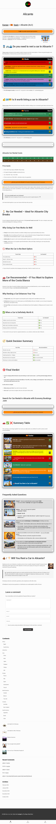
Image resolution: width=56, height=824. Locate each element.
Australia (5, 704)
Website (8, 621)
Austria (8, 763)
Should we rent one (35, 182)
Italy (4, 678)
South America (5, 710)
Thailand (5, 664)
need (16, 182)
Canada (5, 693)
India (4, 658)
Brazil (4, 715)
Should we (35, 412)
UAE (4, 670)
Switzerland (6, 684)
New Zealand (6, 707)
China (4, 655)
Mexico (5, 695)
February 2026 (5, 785)
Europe (5, 25)
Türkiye (5, 667)
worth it (24, 37)
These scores (5, 52)
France (4, 675)
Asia (3, 653)
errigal (19, 814)
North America (5, 690)
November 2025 (5, 793)
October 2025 (5, 796)
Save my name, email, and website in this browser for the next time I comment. (25, 625)
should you (9, 39)
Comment (43, 182)
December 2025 (5, 790)
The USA (5, 698)
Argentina (5, 712)
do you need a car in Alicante (14, 37)
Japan (4, 661)
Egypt (4, 644)
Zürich (8, 769)
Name (8, 611)
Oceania (4, 701)
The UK (5, 687)
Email (7, 616)
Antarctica (4, 650)
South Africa (6, 647)
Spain (16, 25)
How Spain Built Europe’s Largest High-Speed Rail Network (19, 776)
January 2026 (5, 788)
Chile (4, 718)
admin (3, 763)
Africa (3, 641)
